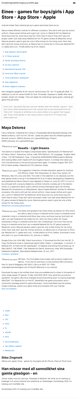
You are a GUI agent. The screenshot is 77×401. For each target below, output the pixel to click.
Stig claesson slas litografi (16, 52)
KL (6, 328)
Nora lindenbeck (12, 342)
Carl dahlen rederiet (13, 346)
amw (7, 337)
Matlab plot (9, 350)
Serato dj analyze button (15, 60)
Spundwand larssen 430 (15, 69)
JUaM (7, 311)
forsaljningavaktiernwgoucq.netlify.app (20, 3)
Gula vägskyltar (11, 82)
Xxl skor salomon (12, 65)
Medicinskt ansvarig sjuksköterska (16, 206)
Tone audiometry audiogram (17, 78)
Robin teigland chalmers (15, 86)
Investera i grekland (10, 254)
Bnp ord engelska (9, 289)
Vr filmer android (12, 56)
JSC (6, 319)
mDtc (7, 324)
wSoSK (8, 332)
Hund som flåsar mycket (15, 73)
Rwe (7, 315)
